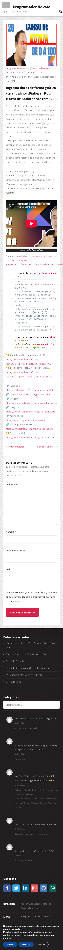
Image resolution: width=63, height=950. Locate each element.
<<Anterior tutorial (15, 446)
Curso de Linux (13, 681)
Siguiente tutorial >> (47, 446)
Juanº (17, 776)
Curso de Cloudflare (16, 661)
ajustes (7, 938)
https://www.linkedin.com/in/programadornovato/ (31, 402)
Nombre (11, 531)
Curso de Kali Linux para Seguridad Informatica (29, 667)
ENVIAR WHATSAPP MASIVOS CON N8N (25, 674)
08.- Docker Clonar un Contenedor (39, 824)
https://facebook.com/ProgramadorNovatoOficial (31, 390)
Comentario (12, 484)
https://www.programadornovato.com (25, 420)
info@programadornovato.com (37, 916)
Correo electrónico (16, 550)
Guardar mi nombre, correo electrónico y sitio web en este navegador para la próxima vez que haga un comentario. (31, 597)
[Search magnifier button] (60, 11)
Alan (16, 745)
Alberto (18, 718)
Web (8, 569)
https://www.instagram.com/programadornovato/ (31, 411)
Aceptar (10, 944)
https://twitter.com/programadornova (36, 394)
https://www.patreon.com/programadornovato (30, 428)
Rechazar (26, 944)
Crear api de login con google (40, 718)
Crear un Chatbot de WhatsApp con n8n (26, 654)
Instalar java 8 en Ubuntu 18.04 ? (38, 851)
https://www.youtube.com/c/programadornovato (30, 437)
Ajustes (41, 944)
